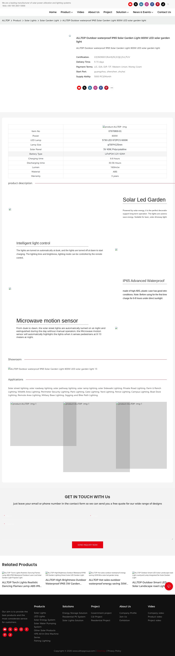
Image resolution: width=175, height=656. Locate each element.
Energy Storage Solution (74, 613)
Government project (101, 613)
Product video (155, 616)
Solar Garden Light (49, 20)
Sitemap (101, 651)
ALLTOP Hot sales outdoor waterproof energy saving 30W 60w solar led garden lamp (107, 582)
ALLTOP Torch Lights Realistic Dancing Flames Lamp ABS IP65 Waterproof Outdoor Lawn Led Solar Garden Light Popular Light (22, 584)
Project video (154, 620)
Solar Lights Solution (72, 620)
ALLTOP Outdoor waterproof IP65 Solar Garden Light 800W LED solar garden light (104, 20)
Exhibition (124, 620)
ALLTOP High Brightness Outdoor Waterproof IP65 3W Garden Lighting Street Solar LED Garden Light (66, 582)
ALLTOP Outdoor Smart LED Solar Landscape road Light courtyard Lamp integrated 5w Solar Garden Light (151, 584)
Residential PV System (73, 616)
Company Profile (128, 613)
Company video (156, 613)
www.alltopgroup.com (83, 651)
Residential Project (100, 620)
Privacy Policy (114, 651)
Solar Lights (31, 20)
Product (17, 20)
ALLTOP (6, 20)
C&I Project (96, 616)
